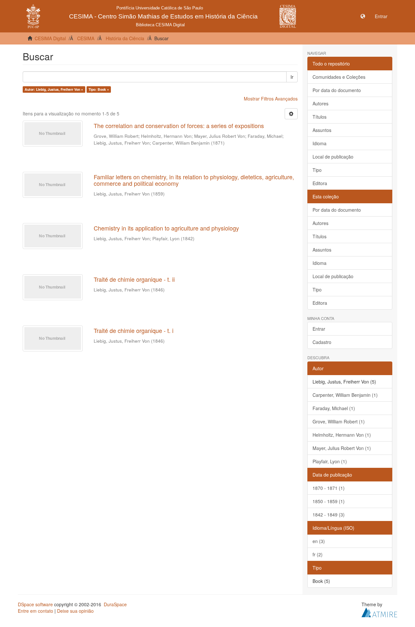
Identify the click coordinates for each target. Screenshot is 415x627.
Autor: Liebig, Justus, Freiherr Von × (54, 89)
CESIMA (85, 38)
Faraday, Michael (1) (334, 408)
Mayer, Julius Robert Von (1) (342, 448)
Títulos (319, 116)
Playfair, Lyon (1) (330, 461)
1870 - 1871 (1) (329, 488)
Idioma (319, 143)
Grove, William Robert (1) (339, 421)
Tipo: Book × (99, 89)
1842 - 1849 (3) (329, 514)
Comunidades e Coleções (339, 77)
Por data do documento (337, 90)
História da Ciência (125, 38)
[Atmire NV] (379, 611)
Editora (320, 183)
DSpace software (35, 604)
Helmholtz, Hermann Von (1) (342, 435)
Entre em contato (35, 611)
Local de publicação (333, 156)
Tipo (317, 170)
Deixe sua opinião (75, 611)
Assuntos (322, 130)
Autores (320, 103)
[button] (363, 16)
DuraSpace (115, 604)
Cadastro (322, 342)
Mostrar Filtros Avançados (271, 98)
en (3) (319, 541)
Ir (291, 77)
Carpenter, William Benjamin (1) (345, 395)
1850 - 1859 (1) (329, 501)
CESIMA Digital (50, 38)
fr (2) (318, 554)
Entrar (319, 328)
